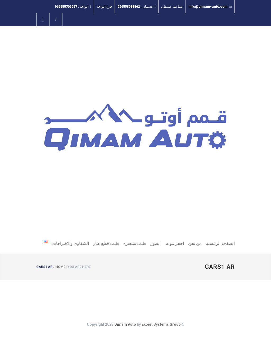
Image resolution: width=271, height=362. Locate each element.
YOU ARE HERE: (78, 267)
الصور (155, 243)
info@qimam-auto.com (208, 6)
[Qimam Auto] (135, 132)
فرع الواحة (104, 6)
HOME (60, 267)
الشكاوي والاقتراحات (70, 243)
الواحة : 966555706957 (72, 6)
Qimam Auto (125, 324)
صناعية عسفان (172, 6)
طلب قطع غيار (106, 243)
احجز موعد (174, 243)
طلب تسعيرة (134, 243)
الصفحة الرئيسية (220, 243)
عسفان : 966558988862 (135, 6)
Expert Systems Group (161, 324)
